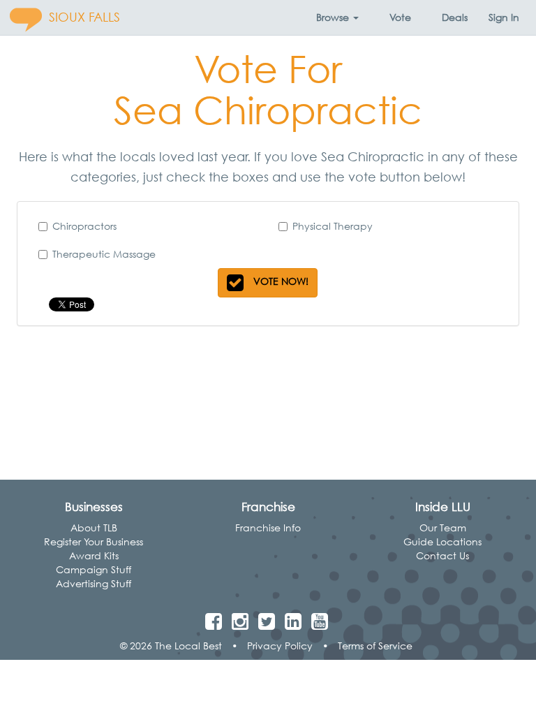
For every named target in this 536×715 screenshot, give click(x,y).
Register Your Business (93, 541)
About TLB (93, 527)
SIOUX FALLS (84, 17)
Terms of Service (375, 645)
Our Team (442, 527)
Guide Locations (442, 541)
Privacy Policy (280, 645)
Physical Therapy (332, 226)
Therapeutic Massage (104, 254)
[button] (337, 17)
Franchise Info (268, 527)
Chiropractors (84, 226)
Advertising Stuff (93, 583)
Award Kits (94, 555)
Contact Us (442, 555)
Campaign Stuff (93, 569)
